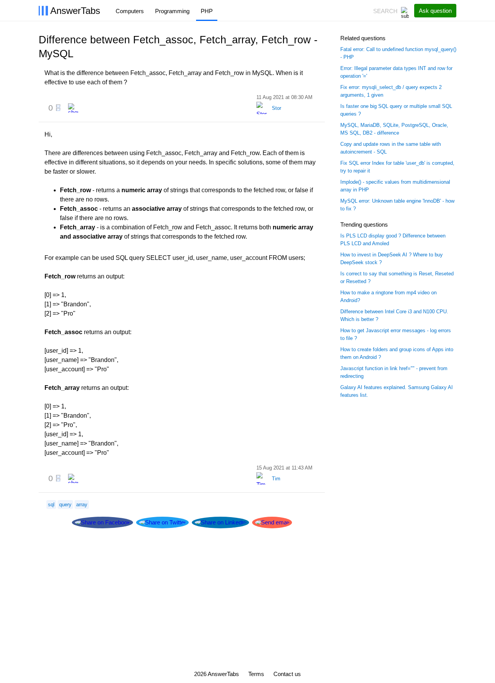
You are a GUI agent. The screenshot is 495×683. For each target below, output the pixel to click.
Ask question (435, 10)
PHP (207, 11)
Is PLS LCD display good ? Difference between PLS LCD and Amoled (393, 239)
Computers (130, 11)
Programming (172, 11)
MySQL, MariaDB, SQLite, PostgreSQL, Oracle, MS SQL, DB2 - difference (394, 129)
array (81, 504)
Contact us (287, 674)
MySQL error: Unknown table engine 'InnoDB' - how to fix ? (397, 205)
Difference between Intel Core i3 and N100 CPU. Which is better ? (394, 315)
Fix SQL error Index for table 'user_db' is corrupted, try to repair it (397, 167)
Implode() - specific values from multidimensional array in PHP (395, 186)
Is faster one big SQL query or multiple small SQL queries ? (396, 110)
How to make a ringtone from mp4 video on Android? (388, 296)
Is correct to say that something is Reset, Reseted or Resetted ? (397, 277)
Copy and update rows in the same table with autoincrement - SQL (390, 148)
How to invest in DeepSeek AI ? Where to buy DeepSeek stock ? (391, 258)
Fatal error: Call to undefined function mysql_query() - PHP (398, 53)
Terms (256, 674)
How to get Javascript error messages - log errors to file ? (395, 334)
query (65, 504)
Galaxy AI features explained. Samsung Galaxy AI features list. (396, 391)
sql (51, 504)
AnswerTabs (75, 10)
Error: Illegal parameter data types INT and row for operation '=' (396, 72)
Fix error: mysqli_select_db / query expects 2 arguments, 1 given (391, 91)
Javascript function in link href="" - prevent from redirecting (393, 372)
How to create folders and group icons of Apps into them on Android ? (396, 353)
